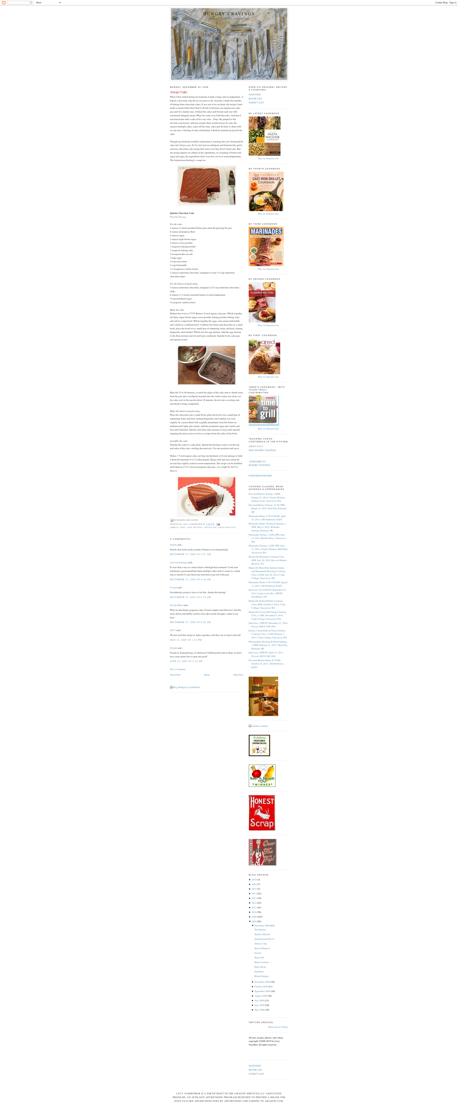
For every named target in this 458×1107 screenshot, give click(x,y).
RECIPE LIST (255, 98)
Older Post (238, 674)
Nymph (173, 647)
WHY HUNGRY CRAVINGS (262, 450)
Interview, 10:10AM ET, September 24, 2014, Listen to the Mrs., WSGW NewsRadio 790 (267, 593)
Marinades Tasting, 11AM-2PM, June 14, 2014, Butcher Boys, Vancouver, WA (267, 538)
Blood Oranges (261, 976)
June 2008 (260, 1005)
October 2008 (261, 986)
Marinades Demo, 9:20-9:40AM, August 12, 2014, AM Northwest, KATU (268, 584)
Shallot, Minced (262, 934)
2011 (254, 907)
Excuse (257, 952)
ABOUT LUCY (256, 446)
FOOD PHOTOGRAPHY (260, 475)
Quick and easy (227, 527)
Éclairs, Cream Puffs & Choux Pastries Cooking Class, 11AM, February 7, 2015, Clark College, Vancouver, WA (268, 634)
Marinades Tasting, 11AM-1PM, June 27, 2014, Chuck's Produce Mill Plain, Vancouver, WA (268, 549)
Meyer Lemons (261, 962)
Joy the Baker (176, 605)
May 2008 (260, 1009)
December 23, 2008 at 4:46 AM (190, 579)
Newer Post (175, 674)
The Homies (260, 929)
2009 (254, 916)
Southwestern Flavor (264, 938)
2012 (254, 902)
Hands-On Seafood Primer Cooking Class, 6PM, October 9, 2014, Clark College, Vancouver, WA (267, 604)
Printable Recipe (178, 216)
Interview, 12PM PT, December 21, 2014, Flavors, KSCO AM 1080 (268, 624)
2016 (254, 884)
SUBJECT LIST (256, 102)
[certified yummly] (258, 725)
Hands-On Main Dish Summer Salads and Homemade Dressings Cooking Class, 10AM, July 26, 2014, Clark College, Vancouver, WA (267, 573)
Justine (173, 544)
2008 (254, 921)
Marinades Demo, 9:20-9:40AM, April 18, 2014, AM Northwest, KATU (267, 517)
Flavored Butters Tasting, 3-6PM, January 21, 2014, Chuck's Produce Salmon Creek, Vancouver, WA (267, 497)
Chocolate (210, 527)
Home (207, 674)
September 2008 (263, 991)
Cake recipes (195, 527)
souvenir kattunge (178, 562)
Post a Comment (178, 669)
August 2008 (261, 995)
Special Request (262, 948)
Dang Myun (260, 966)
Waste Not (259, 957)
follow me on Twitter (278, 1026)
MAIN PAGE (255, 94)
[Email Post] (218, 524)
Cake (182, 527)
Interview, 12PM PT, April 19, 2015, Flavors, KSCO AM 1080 (266, 654)
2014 (254, 893)
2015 (254, 888)
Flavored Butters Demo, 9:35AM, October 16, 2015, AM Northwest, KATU (266, 664)
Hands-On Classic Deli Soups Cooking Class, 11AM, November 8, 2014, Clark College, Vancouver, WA (267, 615)
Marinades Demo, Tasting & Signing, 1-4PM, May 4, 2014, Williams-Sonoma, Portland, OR (268, 527)
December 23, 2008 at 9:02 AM (190, 622)
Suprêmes (259, 971)
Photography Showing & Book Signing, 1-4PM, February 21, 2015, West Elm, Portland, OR (268, 645)
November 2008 (263, 981)
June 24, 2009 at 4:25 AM (186, 661)
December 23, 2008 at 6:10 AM (190, 597)
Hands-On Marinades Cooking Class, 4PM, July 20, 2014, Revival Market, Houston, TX (268, 560)
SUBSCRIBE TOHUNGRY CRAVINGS (259, 463)
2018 (254, 879)
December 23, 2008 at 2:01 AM (190, 554)
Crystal (173, 587)
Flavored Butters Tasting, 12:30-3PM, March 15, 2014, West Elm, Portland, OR (268, 508)
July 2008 (260, 1000)
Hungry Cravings (229, 13)
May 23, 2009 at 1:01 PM (186, 639)
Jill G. (173, 630)
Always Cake (178, 92)
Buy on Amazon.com (268, 158)
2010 (254, 912)
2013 (254, 898)
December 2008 (262, 925)
